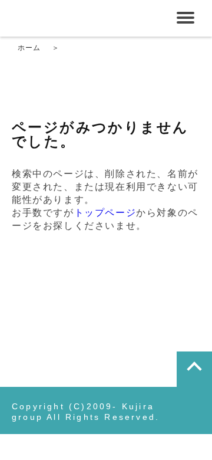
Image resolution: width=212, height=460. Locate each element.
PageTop (194, 369)
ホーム (29, 48)
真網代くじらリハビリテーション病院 (98, 18)
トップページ (105, 213)
